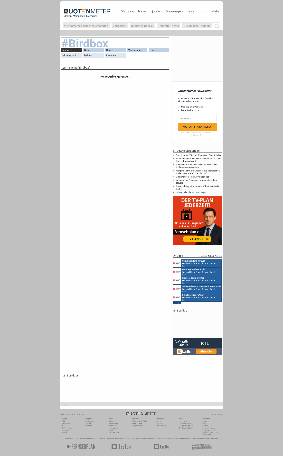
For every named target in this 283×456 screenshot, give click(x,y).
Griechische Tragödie (197, 26)
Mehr (215, 11)
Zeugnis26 (119, 26)
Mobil (64, 426)
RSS (63, 421)
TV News (121, 438)
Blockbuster (151, 438)
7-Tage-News (67, 428)
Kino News (69, 438)
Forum (203, 11)
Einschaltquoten (131, 438)
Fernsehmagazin (89, 438)
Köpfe (111, 430)
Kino (190, 11)
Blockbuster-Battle (185, 428)
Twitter (64, 432)
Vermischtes (113, 423)
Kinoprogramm (185, 438)
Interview (111, 55)
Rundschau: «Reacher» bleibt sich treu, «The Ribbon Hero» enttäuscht (196, 166)
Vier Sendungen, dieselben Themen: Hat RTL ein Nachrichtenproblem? (198, 160)
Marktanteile (137, 423)
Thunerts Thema (168, 26)
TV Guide (142, 438)
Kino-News (183, 421)
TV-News (112, 421)
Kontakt (205, 426)
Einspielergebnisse (186, 426)
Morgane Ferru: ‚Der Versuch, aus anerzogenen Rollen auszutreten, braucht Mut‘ (198, 172)
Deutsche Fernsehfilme (200, 438)
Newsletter (66, 423)
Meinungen (174, 11)
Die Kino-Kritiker (185, 423)
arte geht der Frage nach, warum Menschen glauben (196, 181)
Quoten (156, 11)
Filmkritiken (101, 438)
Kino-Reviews (161, 426)
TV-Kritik (159, 423)
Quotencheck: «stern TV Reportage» (193, 176)
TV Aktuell (78, 438)
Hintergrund (69, 55)
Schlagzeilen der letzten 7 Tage (191, 192)
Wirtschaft (112, 426)
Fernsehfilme (161, 438)
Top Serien (214, 438)
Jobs (204, 423)
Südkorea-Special (142, 26)
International (114, 428)
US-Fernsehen (114, 432)
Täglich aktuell (137, 426)
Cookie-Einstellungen (210, 432)
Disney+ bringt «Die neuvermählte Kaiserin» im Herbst (197, 187)
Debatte (158, 421)
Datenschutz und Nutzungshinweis (209, 429)
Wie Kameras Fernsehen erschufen (86, 26)
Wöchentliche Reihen (140, 421)
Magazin (127, 11)
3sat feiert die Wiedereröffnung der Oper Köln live (198, 155)
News (142, 11)
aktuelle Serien (172, 438)
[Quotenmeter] (87, 13)
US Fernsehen (112, 438)
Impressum (206, 434)
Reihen (88, 55)
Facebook (65, 430)
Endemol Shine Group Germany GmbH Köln (199, 263)
